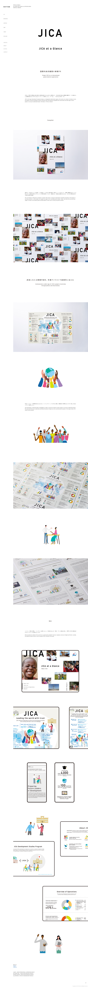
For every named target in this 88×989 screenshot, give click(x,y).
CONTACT (5, 52)
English (14, 965)
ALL (4, 14)
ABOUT (5, 45)
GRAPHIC (5, 23)
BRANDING (6, 18)
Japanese (15, 967)
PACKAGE (5, 36)
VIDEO (5, 31)
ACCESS (5, 48)
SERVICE (5, 42)
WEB (4, 27)
